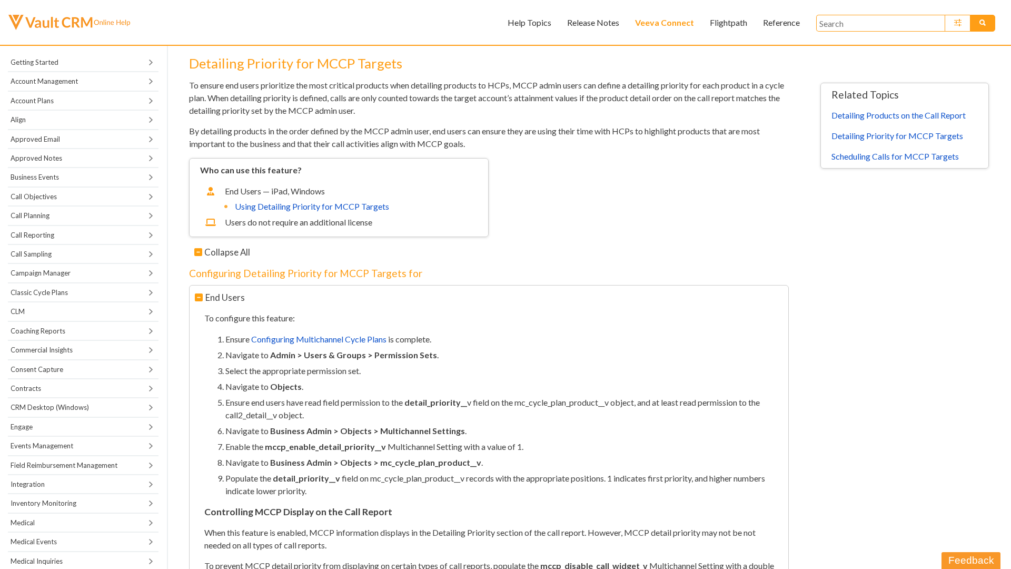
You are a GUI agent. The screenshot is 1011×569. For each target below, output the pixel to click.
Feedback (971, 560)
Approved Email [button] (35, 139)
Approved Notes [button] (36, 158)
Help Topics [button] (529, 22)
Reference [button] (781, 22)
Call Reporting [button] (32, 235)
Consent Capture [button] (37, 369)
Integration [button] (28, 484)
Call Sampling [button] (31, 254)
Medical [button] (23, 522)
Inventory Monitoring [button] (43, 503)
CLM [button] (18, 311)
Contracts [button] (26, 388)
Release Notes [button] (593, 22)
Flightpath (728, 22)
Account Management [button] (44, 81)
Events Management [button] (42, 446)
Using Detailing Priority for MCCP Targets (312, 206)
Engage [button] (22, 427)
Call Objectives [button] (34, 196)
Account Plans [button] (32, 100)
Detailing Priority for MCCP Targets (897, 136)
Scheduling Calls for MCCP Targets (895, 156)
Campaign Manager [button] (41, 273)
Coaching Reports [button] (38, 331)
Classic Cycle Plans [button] (39, 292)
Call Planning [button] (30, 215)
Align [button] (18, 119)
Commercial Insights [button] (42, 350)
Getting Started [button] (34, 62)
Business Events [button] (35, 177)
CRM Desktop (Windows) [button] (50, 407)
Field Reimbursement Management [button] (64, 465)
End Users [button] (225, 297)
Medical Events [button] (34, 541)
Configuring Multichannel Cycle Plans (318, 339)
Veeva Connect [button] (664, 22)
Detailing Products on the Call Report (898, 115)
